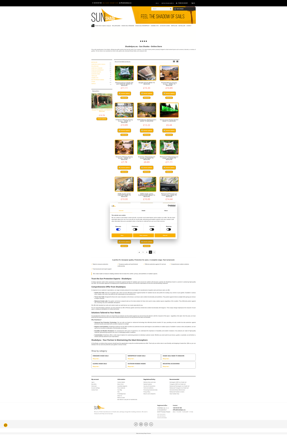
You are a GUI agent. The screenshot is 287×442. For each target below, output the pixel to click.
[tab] (140, 41)
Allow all (165, 235)
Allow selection (144, 235)
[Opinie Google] (151, 424)
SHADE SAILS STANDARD (96, 68)
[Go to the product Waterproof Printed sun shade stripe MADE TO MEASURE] (169, 184)
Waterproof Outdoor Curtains (177, 392)
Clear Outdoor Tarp (174, 393)
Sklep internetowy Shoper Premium (143, 433)
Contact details (121, 382)
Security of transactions (149, 386)
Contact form (94, 390)
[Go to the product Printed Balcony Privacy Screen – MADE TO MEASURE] (169, 73)
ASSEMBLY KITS (94, 77)
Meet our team (121, 397)
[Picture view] (174, 62)
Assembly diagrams (122, 386)
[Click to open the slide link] (143, 34)
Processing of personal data (150, 390)
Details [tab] (143, 210)
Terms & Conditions (148, 388)
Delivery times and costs (150, 382)
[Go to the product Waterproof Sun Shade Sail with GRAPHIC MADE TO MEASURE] (124, 73)
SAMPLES (93, 83)
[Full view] (177, 62)
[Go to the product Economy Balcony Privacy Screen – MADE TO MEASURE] (124, 147)
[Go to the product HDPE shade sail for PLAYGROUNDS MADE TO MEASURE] (146, 184)
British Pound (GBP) (168, 3)
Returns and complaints (150, 393)
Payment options (148, 384)
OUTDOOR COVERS (95, 74)
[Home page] (109, 15)
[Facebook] (136, 424)
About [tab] (166, 210)
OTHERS (93, 81)
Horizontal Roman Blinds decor (177, 390)
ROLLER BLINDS (95, 66)
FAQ (118, 392)
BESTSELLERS (94, 62)
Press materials (121, 388)
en (157, 3)
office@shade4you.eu (125, 3)
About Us (119, 395)
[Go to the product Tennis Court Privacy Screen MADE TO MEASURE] (169, 110)
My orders (93, 384)
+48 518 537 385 (97, 3)
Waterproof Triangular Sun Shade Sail (179, 388)
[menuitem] (103, 25)
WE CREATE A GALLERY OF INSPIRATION (127, 399)
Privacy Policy (147, 392)
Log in (92, 382)
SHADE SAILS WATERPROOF (97, 70)
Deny (122, 235)
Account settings (95, 388)
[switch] (135, 229)
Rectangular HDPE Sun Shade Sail (178, 382)
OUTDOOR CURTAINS (96, 72)
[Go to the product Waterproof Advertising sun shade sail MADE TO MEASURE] (169, 147)
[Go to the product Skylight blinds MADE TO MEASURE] (146, 73)
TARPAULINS (94, 75)
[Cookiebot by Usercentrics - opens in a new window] (168, 206)
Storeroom (94, 386)
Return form (120, 384)
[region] (143, 34)
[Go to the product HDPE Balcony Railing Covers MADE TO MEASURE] (146, 110)
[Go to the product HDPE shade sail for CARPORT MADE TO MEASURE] (124, 184)
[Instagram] (141, 424)
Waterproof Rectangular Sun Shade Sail (179, 386)
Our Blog (119, 390)
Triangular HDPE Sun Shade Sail (178, 384)
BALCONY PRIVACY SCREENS (97, 79)
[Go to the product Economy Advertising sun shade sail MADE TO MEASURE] (146, 147)
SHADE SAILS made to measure (98, 64)
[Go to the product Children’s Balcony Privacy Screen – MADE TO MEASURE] (124, 110)
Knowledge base (121, 393)
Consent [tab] (121, 210)
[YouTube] (146, 424)
